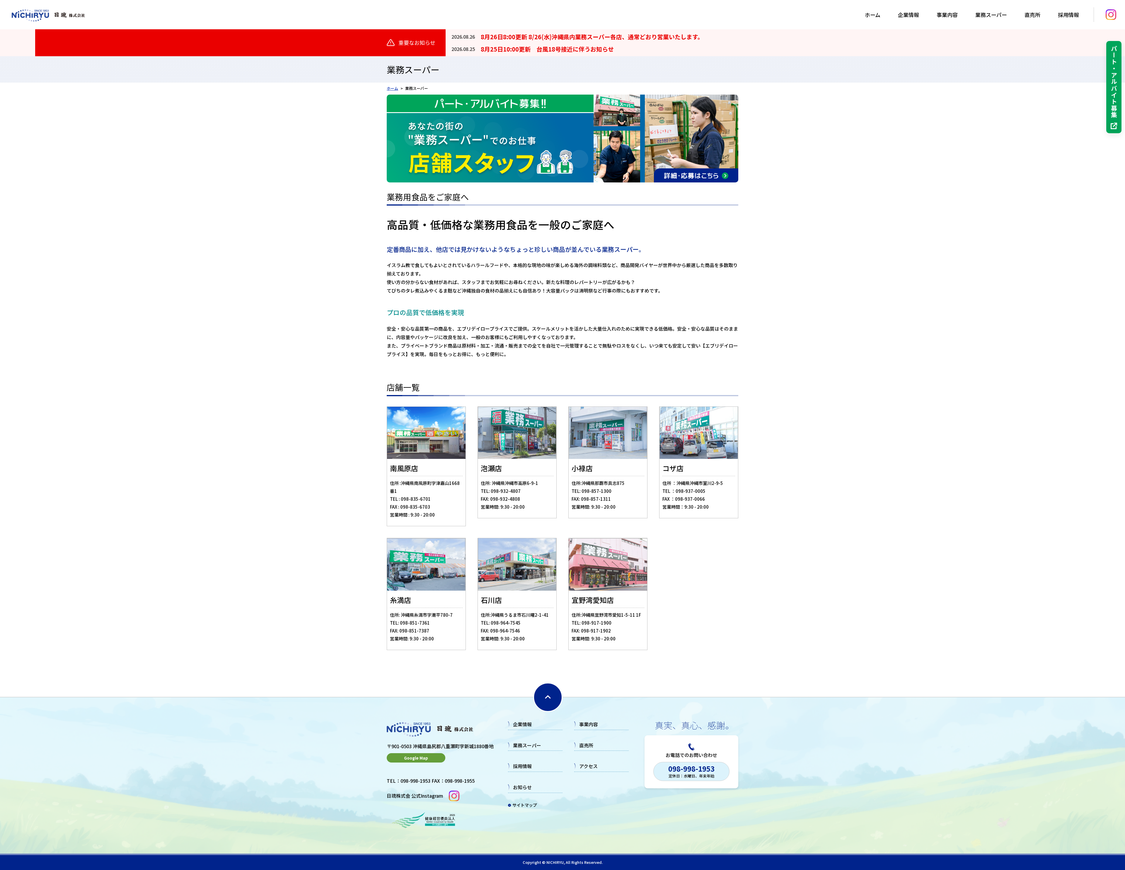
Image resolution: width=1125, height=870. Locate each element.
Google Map (416, 758)
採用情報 (522, 766)
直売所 (1032, 14)
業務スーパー (991, 14)
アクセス (588, 766)
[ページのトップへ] (547, 697)
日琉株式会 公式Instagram (415, 795)
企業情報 (908, 14)
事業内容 (947, 14)
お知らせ (522, 787)
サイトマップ (524, 805)
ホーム (872, 14)
